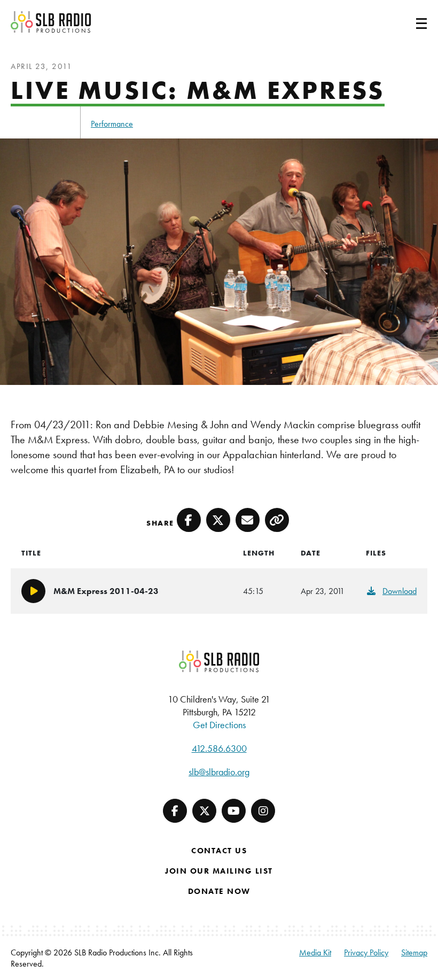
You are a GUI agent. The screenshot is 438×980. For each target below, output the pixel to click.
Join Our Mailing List (219, 871)
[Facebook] (175, 811)
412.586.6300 (219, 748)
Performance (112, 123)
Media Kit (315, 952)
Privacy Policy (366, 952)
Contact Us (219, 850)
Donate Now (219, 891)
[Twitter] (204, 811)
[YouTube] (234, 811)
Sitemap (414, 952)
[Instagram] (263, 811)
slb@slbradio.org (219, 772)
